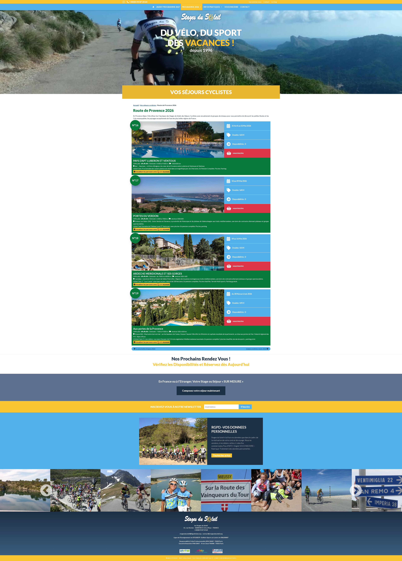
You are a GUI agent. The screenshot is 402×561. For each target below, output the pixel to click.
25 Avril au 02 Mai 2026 (241, 126)
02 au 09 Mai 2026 (239, 181)
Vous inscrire (231, 7)
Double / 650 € (238, 248)
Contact (266, 2)
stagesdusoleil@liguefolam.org (190, 534)
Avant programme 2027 (168, 7)
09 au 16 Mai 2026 (239, 239)
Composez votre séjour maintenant (201, 390)
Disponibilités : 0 (239, 144)
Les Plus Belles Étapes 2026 (145, 349)
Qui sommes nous (255, 2)
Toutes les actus (221, 455)
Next (356, 490)
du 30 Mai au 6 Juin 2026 (242, 294)
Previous (46, 490)
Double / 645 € (238, 190)
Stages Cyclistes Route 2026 (256, 349)
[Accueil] (153, 7)
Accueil (136, 105)
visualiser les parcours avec (146, 172)
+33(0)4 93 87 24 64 (138, 2)
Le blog (274, 2)
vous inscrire (238, 153)
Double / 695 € (238, 303)
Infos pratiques (211, 7)
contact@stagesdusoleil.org (212, 534)
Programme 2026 (190, 7)
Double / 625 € (238, 135)
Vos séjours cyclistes (148, 105)
